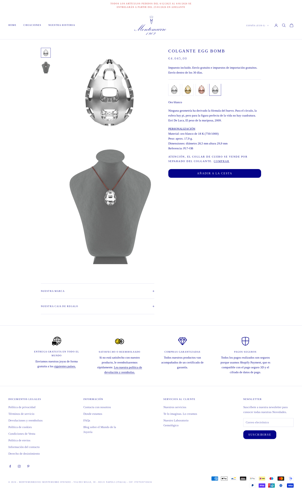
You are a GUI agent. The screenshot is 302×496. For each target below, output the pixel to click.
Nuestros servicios (174, 407)
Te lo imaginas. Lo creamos (180, 413)
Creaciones (32, 25)
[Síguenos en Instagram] (19, 466)
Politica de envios (19, 440)
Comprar (221, 160)
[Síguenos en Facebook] (10, 466)
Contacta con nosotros (97, 407)
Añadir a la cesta (214, 173)
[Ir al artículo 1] (46, 53)
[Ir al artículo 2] (46, 67)
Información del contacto (24, 447)
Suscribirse (259, 434)
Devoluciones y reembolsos (25, 420)
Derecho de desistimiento (24, 453)
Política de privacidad (21, 407)
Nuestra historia (61, 25)
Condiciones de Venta (21, 433)
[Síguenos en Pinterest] (28, 466)
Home (12, 25)
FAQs (86, 420)
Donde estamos (92, 413)
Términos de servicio (21, 413)
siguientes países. (65, 366)
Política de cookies (20, 427)
